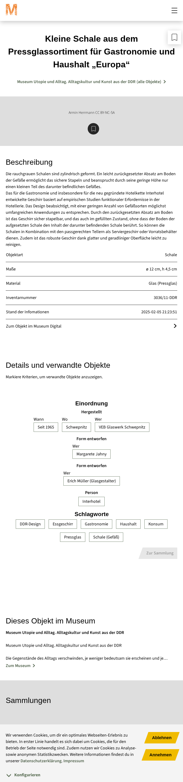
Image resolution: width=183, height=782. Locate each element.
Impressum (73, 761)
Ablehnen (162, 737)
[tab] (91, 775)
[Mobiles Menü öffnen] (174, 10)
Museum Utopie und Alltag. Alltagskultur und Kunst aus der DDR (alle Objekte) (89, 82)
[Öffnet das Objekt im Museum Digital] (175, 326)
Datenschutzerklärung (40, 761)
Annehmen (160, 754)
